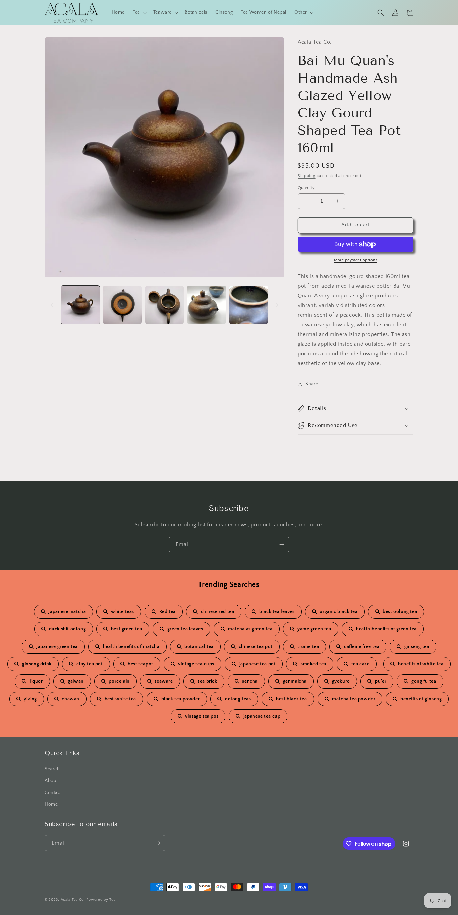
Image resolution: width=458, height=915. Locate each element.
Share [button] (311, 384)
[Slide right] (277, 305)
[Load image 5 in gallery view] (248, 305)
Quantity (306, 187)
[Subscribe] (281, 544)
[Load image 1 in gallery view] (80, 305)
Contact (53, 792)
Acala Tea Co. (73, 900)
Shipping (307, 176)
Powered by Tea (100, 900)
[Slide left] (52, 305)
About (51, 780)
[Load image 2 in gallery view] (122, 305)
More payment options (355, 260)
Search (52, 769)
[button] (139, 12)
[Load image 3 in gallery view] (164, 305)
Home (51, 804)
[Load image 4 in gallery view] (206, 305)
